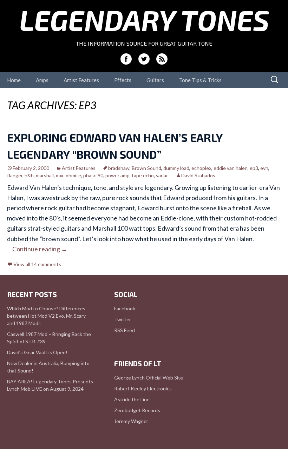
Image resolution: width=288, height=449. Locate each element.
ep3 (254, 168)
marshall (45, 175)
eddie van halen (231, 168)
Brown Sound (146, 168)
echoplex (201, 168)
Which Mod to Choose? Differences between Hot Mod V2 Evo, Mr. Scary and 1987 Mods (46, 315)
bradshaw (119, 168)
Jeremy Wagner (131, 421)
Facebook (124, 308)
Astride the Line (132, 399)
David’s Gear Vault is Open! (37, 352)
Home (14, 80)
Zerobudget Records (137, 410)
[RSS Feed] (162, 59)
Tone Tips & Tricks (200, 80)
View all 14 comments (37, 264)
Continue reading (39, 249)
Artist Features (81, 80)
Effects (122, 80)
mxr (60, 175)
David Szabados (198, 175)
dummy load (176, 168)
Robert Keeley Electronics (143, 388)
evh (264, 168)
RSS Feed (124, 330)
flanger (14, 175)
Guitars (155, 80)
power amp (117, 175)
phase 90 (93, 175)
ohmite (73, 175)
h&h (29, 175)
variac (162, 175)
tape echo (143, 175)
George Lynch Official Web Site (148, 378)
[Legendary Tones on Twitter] (144, 59)
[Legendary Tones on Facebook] (126, 59)
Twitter (122, 319)
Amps (42, 80)
